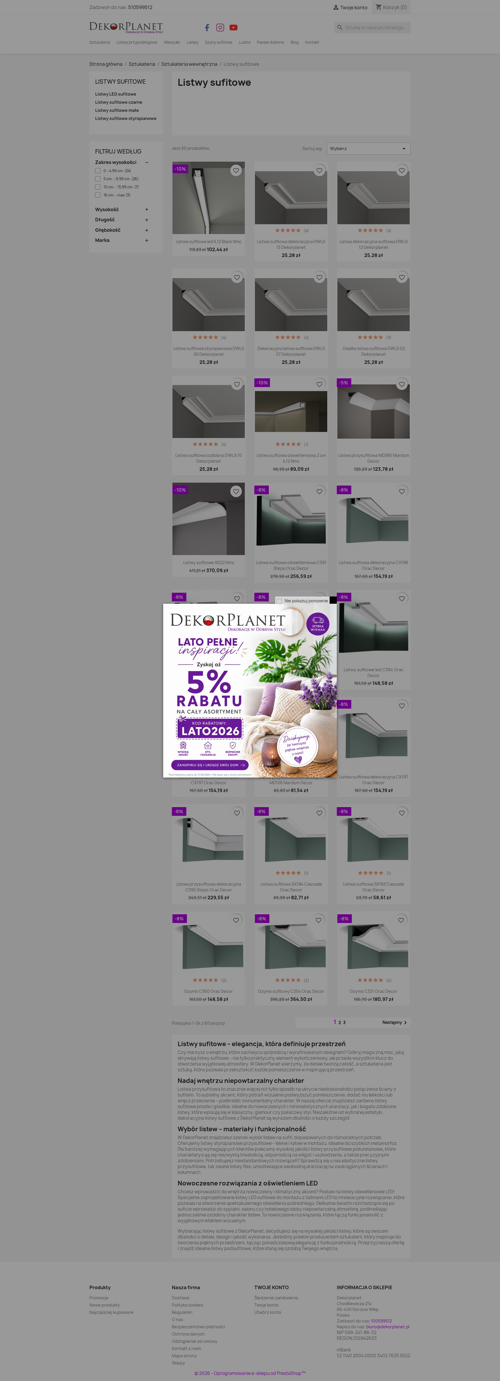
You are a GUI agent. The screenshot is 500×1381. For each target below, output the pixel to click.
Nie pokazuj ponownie (306, 600)
